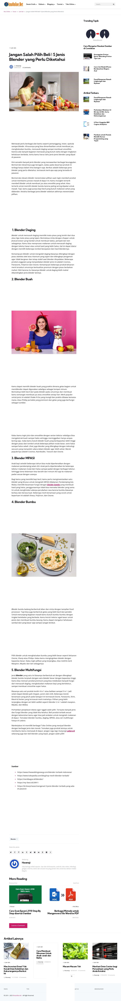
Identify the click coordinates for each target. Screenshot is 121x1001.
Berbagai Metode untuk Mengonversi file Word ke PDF (63, 912)
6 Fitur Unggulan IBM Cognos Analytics (101, 123)
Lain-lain (21, 11)
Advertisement (99, 989)
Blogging (50, 4)
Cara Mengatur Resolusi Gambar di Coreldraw (97, 47)
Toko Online (70, 4)
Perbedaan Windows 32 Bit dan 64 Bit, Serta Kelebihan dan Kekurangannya (102, 113)
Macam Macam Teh (72, 966)
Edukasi (41, 4)
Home (6, 989)
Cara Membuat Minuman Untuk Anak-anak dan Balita (44, 954)
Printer (12, 906)
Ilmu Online (7, 11)
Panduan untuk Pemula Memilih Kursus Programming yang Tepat (102, 137)
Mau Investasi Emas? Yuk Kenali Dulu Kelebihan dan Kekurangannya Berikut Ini (16, 970)
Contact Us (75, 989)
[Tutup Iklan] (72, 976)
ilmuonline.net (17, 995)
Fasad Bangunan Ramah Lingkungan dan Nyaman (102, 81)
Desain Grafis (30, 4)
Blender (14, 839)
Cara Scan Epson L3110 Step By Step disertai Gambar (25, 912)
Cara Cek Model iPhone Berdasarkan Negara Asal (102, 69)
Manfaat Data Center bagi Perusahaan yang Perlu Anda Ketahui (104, 968)
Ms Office (76, 906)
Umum (14, 11)
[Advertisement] (44, 31)
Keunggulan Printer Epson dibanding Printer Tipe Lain (103, 56)
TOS (27, 989)
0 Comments (27, 67)
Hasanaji (18, 66)
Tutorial (59, 4)
